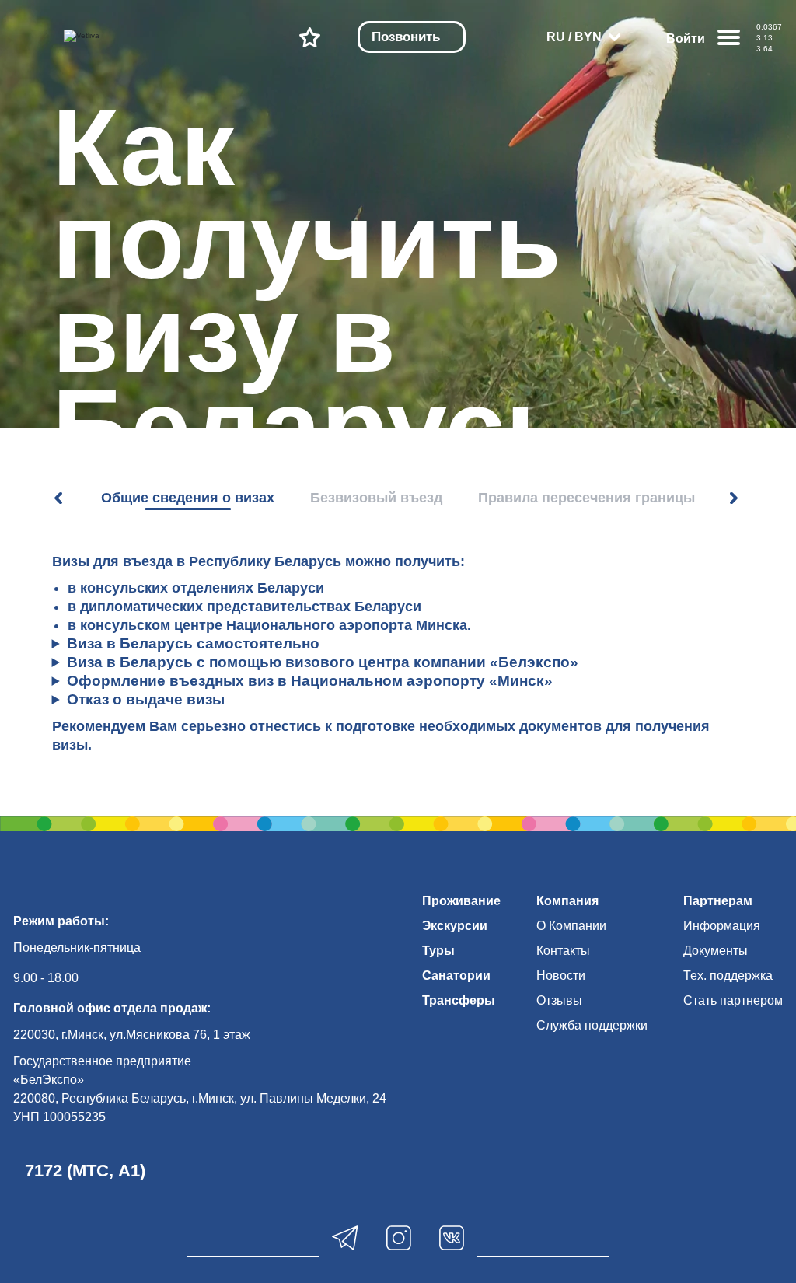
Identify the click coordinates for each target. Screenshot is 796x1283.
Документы (715, 950)
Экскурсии (454, 925)
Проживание (461, 900)
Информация (721, 925)
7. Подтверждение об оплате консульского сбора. (398, 644)
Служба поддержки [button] (592, 1025)
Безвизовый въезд (376, 497)
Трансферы (458, 1000)
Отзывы (559, 1000)
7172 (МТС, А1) (85, 1170)
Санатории (456, 975)
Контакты (563, 950)
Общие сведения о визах (187, 497)
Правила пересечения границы (586, 497)
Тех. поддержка (728, 975)
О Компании (571, 925)
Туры (438, 950)
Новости (560, 975)
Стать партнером (733, 1000)
